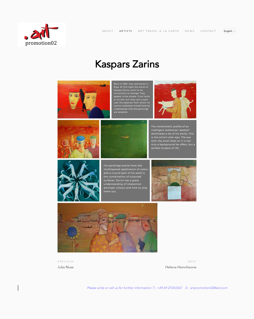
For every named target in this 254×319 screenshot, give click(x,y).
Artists (125, 31)
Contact (208, 31)
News (189, 31)
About (108, 31)
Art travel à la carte (158, 31)
